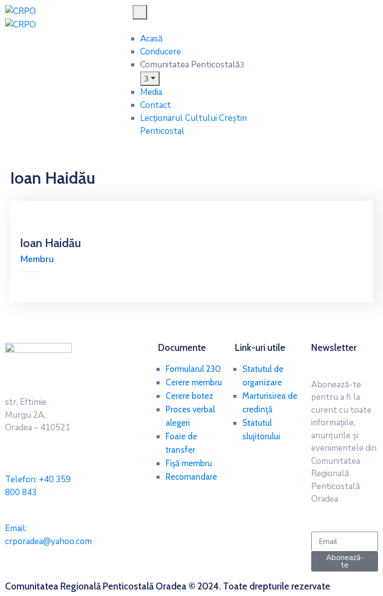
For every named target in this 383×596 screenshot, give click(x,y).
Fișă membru (189, 463)
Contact (155, 105)
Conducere (160, 51)
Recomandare (191, 477)
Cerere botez (189, 396)
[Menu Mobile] (140, 12)
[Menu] (150, 78)
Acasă (151, 38)
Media (151, 92)
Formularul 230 (193, 369)
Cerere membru (194, 382)
